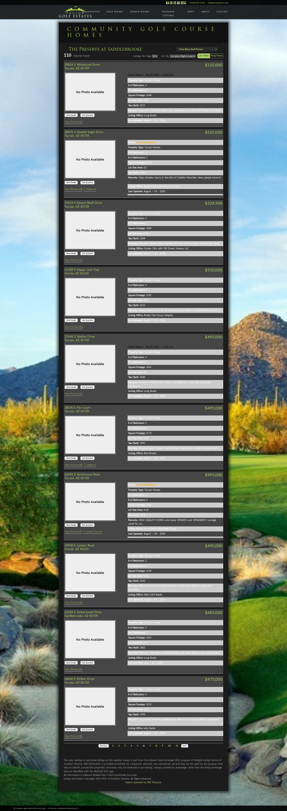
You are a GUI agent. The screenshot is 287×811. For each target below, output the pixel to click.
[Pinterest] (178, 3)
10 (169, 746)
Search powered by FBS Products (144, 782)
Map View (216, 55)
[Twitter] (171, 3)
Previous (103, 746)
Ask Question (87, 115)
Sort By (165, 56)
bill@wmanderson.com (218, 3)
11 (177, 746)
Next (185, 746)
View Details (71, 115)
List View (203, 55)
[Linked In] (174, 3)
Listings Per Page (142, 56)
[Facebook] (167, 3)
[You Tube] (183, 3)
